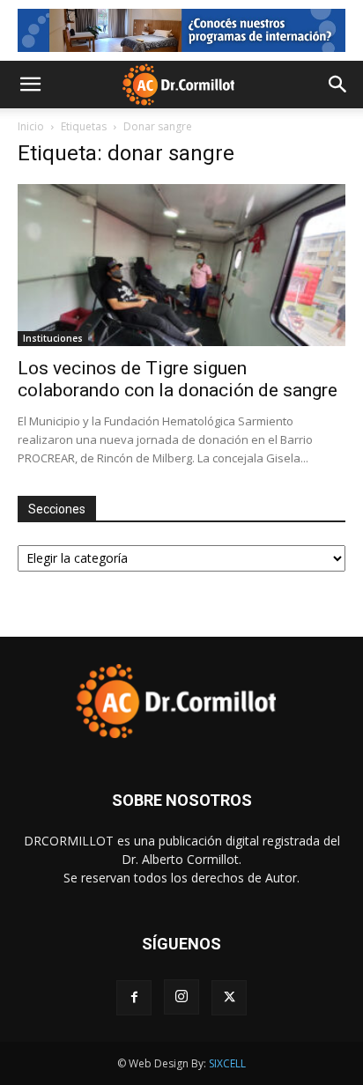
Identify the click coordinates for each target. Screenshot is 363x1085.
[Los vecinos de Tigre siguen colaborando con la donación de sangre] (181, 265)
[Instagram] (181, 997)
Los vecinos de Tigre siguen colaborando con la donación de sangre (177, 379)
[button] (30, 84)
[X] (229, 997)
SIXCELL (227, 1063)
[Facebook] (134, 997)
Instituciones (53, 338)
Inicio (31, 126)
